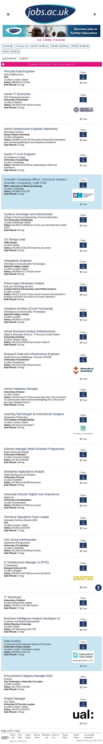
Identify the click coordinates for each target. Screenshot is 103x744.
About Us (13, 741)
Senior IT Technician (17, 94)
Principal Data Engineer (19, 71)
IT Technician (12, 597)
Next (17, 731)
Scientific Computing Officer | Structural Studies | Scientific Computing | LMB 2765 (35, 181)
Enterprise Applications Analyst (24, 471)
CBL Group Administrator (20, 539)
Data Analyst (12, 641)
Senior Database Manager (21, 388)
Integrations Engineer (18, 260)
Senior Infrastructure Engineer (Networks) (31, 128)
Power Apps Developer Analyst (24, 283)
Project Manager (14, 698)
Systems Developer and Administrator (28, 214)
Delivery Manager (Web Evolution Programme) (34, 448)
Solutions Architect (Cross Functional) (28, 308)
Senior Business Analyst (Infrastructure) (29, 331)
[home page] (50, 23)
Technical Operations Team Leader (26, 517)
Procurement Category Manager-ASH (28, 675)
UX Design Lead (14, 239)
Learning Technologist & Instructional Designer (34, 414)
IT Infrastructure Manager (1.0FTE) (26, 562)
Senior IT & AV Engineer (20, 154)
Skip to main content (10, 2)
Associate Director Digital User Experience (31, 494)
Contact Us (22, 741)
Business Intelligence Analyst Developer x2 (32, 618)
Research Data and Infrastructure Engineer (31, 354)
